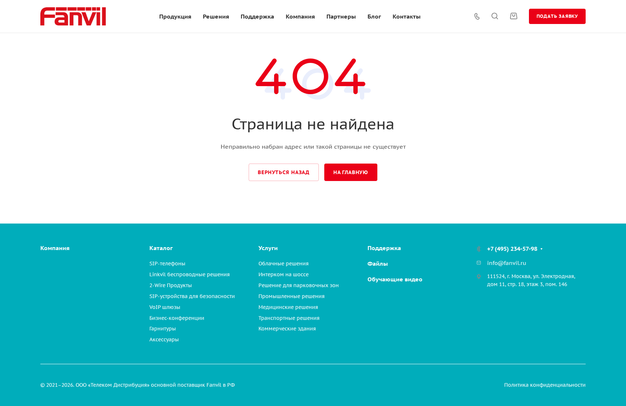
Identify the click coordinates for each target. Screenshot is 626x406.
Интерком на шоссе (283, 274)
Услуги (268, 248)
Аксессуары (164, 339)
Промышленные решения (291, 296)
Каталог (161, 248)
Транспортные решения (289, 318)
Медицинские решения (288, 307)
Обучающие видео (395, 279)
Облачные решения (283, 263)
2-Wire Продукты (170, 285)
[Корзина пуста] (513, 16)
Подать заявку (557, 16)
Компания (54, 248)
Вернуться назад (284, 172)
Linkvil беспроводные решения (189, 274)
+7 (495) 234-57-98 (512, 248)
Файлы (378, 263)
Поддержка (384, 248)
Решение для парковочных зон (298, 285)
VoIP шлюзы (164, 307)
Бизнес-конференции (176, 318)
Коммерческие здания (287, 328)
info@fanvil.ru (506, 263)
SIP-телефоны (167, 263)
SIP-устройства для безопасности (192, 296)
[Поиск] (494, 16)
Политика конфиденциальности (545, 385)
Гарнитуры (162, 328)
